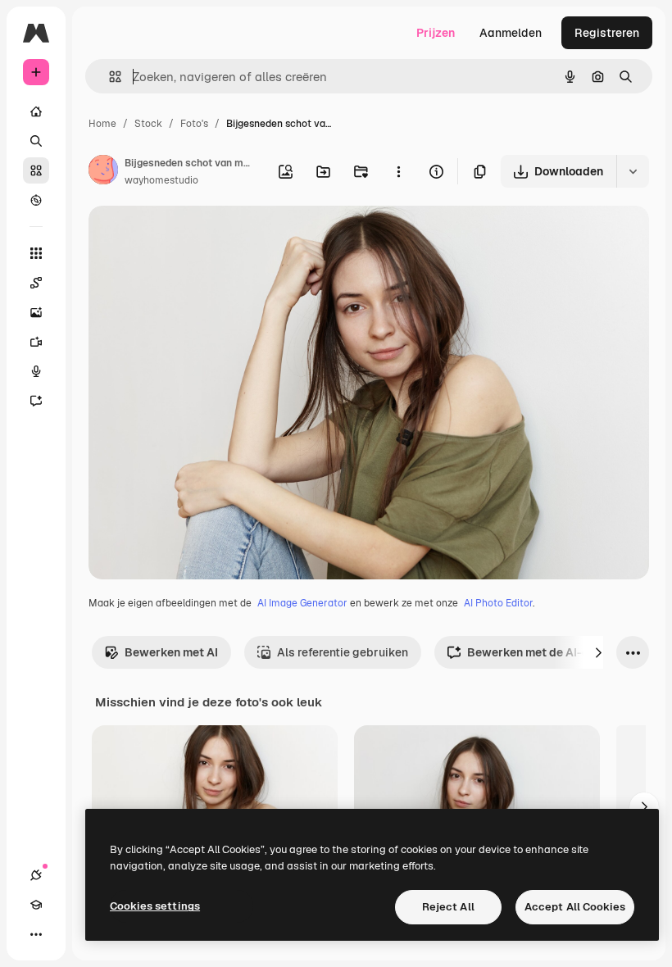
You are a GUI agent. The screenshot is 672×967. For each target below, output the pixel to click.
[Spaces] (36, 283)
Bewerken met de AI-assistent (550, 652)
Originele (196, 237)
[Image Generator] (36, 312)
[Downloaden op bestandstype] (632, 171)
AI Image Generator (302, 603)
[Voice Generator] (36, 371)
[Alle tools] (36, 253)
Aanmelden (510, 32)
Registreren (606, 32)
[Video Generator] (36, 342)
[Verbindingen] (36, 875)
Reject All (448, 907)
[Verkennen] (36, 200)
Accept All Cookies (574, 907)
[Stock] (36, 170)
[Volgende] (598, 652)
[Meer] (36, 934)
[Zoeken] (36, 141)
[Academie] (36, 905)
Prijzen (435, 32)
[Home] (36, 111)
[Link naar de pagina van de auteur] (103, 172)
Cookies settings (155, 906)
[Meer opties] (398, 171)
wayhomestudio (161, 180)
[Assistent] (36, 401)
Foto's (194, 123)
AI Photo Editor (498, 603)
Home (102, 123)
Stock (148, 123)
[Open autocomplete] (108, 76)
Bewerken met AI (171, 652)
